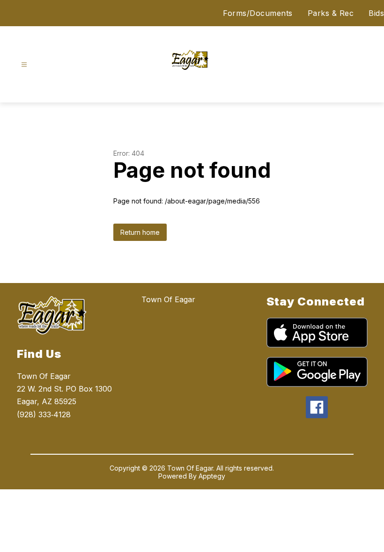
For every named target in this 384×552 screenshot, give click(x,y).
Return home (140, 232)
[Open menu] (24, 64)
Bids (376, 13)
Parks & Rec (331, 13)
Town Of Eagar (168, 299)
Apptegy (212, 476)
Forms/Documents (258, 13)
